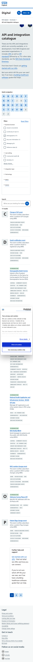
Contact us (5, 636)
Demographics (14, 232)
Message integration (16, 300)
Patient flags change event (18, 520)
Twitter (7, 651)
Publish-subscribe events (17, 222)
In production (14, 268)
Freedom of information (8, 621)
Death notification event (17, 240)
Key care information (16, 364)
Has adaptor (23, 415)
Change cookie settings (8, 629)
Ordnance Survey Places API (18, 497)
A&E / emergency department (18, 371)
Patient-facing (14, 225)
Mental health (14, 293)
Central (12, 283)
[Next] (21, 595)
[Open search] (19, 13)
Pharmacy (13, 295)
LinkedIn (7, 655)
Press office (5, 638)
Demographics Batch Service (19, 271)
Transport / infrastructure (18, 382)
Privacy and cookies (7, 613)
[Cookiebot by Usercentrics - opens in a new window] (23, 310)
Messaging (25, 230)
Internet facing (14, 298)
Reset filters (24, 121)
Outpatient (20, 374)
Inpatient (12, 374)
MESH (11, 412)
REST (21, 507)
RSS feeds (4, 643)
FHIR (21, 225)
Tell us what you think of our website (12, 641)
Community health (21, 283)
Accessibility (5, 626)
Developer (13, 20)
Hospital (12, 285)
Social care (13, 356)
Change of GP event (16, 212)
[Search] (27, 204)
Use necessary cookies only (16, 350)
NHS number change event (18, 466)
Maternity (13, 376)
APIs (9, 54)
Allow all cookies (16, 344)
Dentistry (21, 356)
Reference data (14, 505)
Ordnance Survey (15, 512)
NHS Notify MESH (15, 431)
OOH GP (22, 293)
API (21, 505)
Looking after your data (8, 618)
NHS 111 (25, 290)
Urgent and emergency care (18, 288)
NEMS (11, 476)
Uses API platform (15, 227)
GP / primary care (22, 285)
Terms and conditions (8, 616)
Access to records (15, 230)
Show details (24, 339)
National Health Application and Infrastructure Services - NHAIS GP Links (20, 400)
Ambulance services (16, 290)
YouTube (7, 658)
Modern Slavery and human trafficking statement (15, 624)
